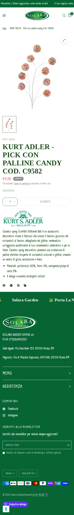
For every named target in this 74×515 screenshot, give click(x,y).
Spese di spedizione (22, 184)
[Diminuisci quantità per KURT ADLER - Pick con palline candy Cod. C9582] (5, 202)
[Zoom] (64, 40)
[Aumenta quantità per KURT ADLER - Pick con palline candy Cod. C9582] (14, 202)
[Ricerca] (64, 15)
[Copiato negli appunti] (26, 285)
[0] (69, 15)
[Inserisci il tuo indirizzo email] (68, 445)
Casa (4, 28)
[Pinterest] (19, 285)
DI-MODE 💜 (41, 495)
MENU (7, 373)
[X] (12, 285)
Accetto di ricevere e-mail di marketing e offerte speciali (33, 453)
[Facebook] (5, 285)
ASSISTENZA (12, 386)
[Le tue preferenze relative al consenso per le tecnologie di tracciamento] (6, 509)
